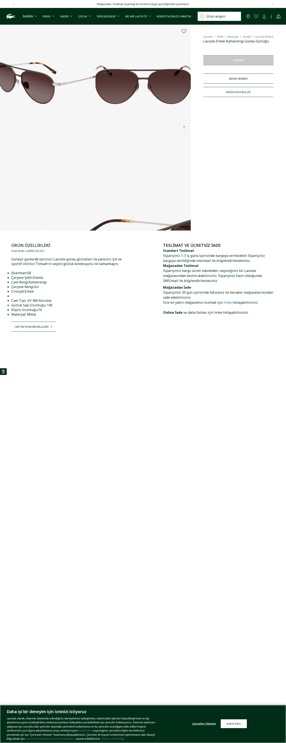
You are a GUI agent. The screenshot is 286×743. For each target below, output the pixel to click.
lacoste (208, 36)
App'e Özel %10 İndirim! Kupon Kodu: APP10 (150, 4)
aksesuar (233, 36)
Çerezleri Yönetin (204, 723)
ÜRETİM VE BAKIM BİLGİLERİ (32, 327)
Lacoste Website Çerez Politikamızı (50, 738)
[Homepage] (10, 16)
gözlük (247, 36)
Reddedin (85, 730)
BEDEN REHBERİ (238, 78)
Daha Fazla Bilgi (113, 738)
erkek (220, 36)
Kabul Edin (234, 723)
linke (228, 302)
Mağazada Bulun (238, 92)
